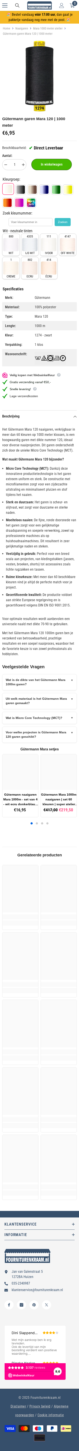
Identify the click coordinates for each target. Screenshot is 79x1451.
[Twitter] (46, 1304)
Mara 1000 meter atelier (48, 28)
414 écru (48, 268)
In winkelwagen (52, 164)
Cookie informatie (51, 1415)
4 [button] (47, 823)
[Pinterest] (34, 1304)
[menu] (4, 5)
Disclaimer (18, 1406)
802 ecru (30, 268)
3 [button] (42, 823)
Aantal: (7, 156)
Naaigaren (21, 28)
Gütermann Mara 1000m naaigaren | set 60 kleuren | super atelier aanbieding (58, 800)
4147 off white (68, 245)
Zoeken (62, 222)
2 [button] (37, 823)
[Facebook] (9, 1304)
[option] (39, 76)
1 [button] (32, 823)
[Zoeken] (17, 5)
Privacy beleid (39, 1406)
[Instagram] (21, 1304)
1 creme (11, 268)
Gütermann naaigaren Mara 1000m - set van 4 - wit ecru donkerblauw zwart (20, 800)
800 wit (11, 245)
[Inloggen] (61, 5)
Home (6, 28)
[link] (20, 916)
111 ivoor (49, 245)
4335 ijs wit (30, 245)
